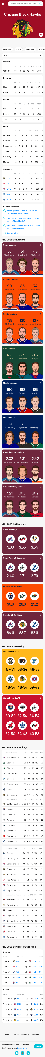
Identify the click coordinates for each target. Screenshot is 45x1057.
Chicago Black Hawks (22, 14)
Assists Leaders (10, 279)
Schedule (30, 49)
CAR (36, 998)
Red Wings (11, 879)
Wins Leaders (9, 417)
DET (8, 183)
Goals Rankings (10, 529)
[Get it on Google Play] (22, 1053)
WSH (18, 972)
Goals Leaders (9, 245)
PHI (34, 966)
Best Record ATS (11, 651)
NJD (35, 972)
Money (15, 1034)
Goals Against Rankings (14, 558)
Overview (7, 49)
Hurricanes (11, 899)
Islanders (11, 926)
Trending (25, 1034)
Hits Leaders (9, 348)
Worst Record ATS (11, 698)
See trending (12, 233)
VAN (18, 977)
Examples (35, 1034)
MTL (9, 189)
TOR (9, 199)
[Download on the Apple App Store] (16, 1053)
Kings (9, 820)
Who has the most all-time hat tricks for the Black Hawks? (23, 219)
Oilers (9, 809)
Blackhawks (12, 794)
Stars (9, 762)
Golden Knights (13, 804)
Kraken (10, 830)
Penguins (11, 905)
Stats (18, 49)
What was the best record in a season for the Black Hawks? (23, 227)
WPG (18, 982)
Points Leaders (10, 314)
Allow (38, 1046)
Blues (9, 778)
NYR (8, 194)
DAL (34, 982)
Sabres (10, 853)
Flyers (9, 910)
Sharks (10, 825)
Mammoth (11, 773)
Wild (9, 768)
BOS (9, 178)
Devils (9, 931)
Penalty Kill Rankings (12, 615)
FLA (34, 961)
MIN (34, 977)
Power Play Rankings (12, 586)
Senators (11, 874)
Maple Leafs (12, 890)
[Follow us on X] (28, 1053)
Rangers (10, 937)
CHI (19, 1020)
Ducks (9, 814)
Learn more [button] (22, 1048)
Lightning (11, 858)
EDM (36, 1014)
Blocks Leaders (10, 383)
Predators (11, 784)
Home (8, 1034)
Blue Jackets (12, 921)
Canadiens (11, 863)
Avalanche (11, 757)
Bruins (9, 869)
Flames (10, 836)
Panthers (11, 885)
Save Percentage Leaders (15, 486)
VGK (36, 1020)
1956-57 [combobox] (6, 55)
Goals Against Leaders (13, 452)
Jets (9, 789)
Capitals (10, 915)
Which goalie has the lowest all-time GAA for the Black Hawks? (23, 212)
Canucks (10, 841)
